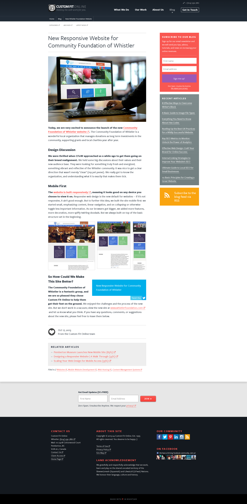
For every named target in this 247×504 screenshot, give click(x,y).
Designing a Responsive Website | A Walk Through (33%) (84, 356)
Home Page (56, 459)
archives (67, 25)
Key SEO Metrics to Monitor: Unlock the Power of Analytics (177, 140)
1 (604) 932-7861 (192, 2)
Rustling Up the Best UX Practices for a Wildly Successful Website (178, 130)
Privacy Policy (102, 449)
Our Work (141, 9)
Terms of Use (102, 446)
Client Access (57, 455)
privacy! (130, 405)
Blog (172, 9)
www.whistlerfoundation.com (126, 308)
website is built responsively (70, 192)
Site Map (100, 452)
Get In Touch (190, 10)
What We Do (121, 9)
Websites (61, 369)
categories (53, 25)
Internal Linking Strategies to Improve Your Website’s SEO (176, 159)
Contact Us (56, 452)
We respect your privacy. (179, 88)
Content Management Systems (126, 369)
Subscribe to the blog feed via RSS (185, 197)
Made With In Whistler (123, 499)
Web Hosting (103, 369)
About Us (158, 9)
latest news (81, 25)
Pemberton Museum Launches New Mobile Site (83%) (83, 352)
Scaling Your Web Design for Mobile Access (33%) (81, 361)
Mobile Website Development (81, 369)
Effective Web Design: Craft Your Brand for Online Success (178, 149)
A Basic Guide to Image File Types (178, 112)
